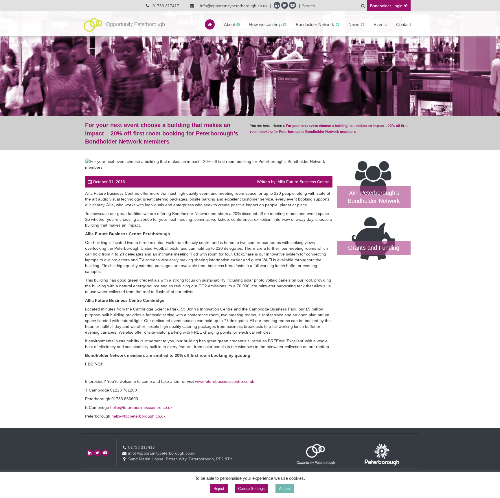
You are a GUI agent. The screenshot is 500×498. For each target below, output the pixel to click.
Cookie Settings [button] (251, 488)
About (229, 24)
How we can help (265, 24)
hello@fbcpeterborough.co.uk (138, 416)
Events (380, 24)
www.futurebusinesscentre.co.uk (224, 381)
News (353, 24)
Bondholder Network (315, 24)
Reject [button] (219, 488)
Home (277, 126)
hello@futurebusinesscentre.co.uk (141, 407)
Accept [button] (285, 488)
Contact (403, 24)
